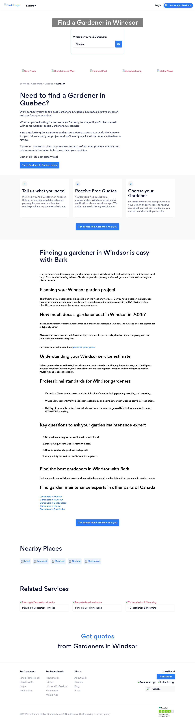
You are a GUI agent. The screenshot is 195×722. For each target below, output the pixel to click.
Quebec (49, 83)
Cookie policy (86, 714)
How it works (27, 682)
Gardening (36, 83)
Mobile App (26, 690)
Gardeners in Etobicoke (52, 509)
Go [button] (118, 43)
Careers (78, 682)
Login (23, 686)
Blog (76, 686)
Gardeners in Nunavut (51, 499)
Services (24, 83)
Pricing (49, 682)
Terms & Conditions (66, 714)
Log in (158, 5)
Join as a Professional (57, 686)
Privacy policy (103, 714)
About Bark (80, 677)
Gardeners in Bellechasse (53, 502)
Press (77, 690)
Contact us (166, 676)
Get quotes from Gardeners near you (97, 226)
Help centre (52, 690)
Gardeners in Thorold (51, 496)
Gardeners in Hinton (50, 506)
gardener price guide (83, 347)
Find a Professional (30, 677)
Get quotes (97, 636)
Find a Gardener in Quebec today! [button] (40, 165)
